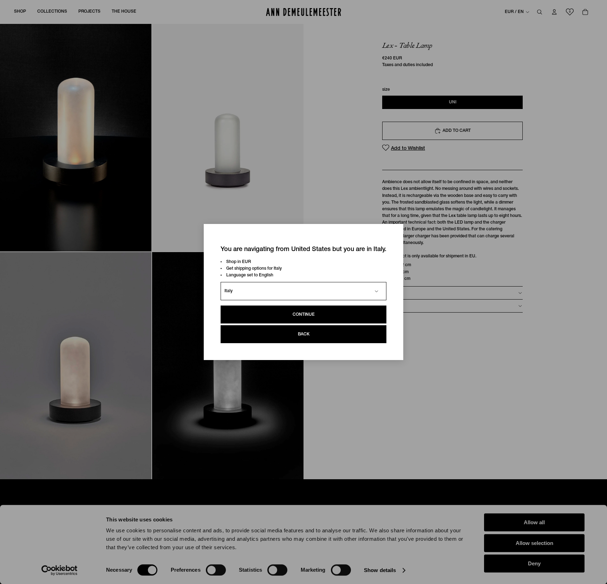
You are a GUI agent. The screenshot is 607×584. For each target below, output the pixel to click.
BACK (303, 334)
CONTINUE (304, 314)
